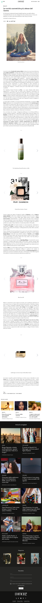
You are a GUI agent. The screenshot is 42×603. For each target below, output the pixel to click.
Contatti (14, 601)
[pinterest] (8, 21)
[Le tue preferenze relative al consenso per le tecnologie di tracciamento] (2, 2)
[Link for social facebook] (18, 598)
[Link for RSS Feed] (25, 598)
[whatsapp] (13, 21)
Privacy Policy (22, 585)
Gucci (31, 306)
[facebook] (6, 21)
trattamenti (19, 393)
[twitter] (11, 21)
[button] (37, 150)
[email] (4, 21)
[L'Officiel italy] (21, 1)
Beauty (5, 6)
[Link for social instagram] (20, 598)
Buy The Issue (34, 1)
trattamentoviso (11, 393)
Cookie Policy (26, 601)
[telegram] (15, 21)
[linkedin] (9, 21)
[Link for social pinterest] (23, 598)
